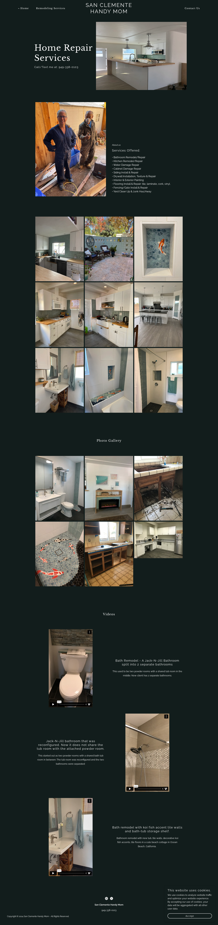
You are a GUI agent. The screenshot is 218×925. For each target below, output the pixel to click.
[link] (109, 12)
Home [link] (24, 8)
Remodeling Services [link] (50, 8)
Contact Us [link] (192, 8)
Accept (189, 916)
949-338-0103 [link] (109, 910)
